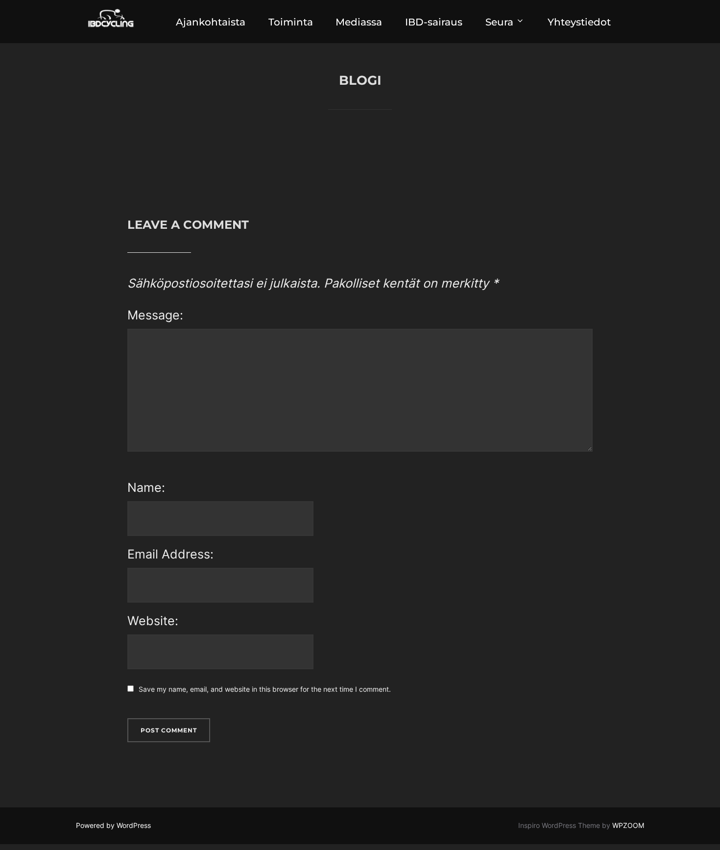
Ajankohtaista (210, 22)
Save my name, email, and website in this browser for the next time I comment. (265, 689)
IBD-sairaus (433, 22)
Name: (146, 487)
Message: (155, 315)
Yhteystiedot (579, 22)
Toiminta (290, 22)
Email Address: (170, 554)
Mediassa (359, 22)
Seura (499, 22)
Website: (152, 620)
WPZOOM (628, 825)
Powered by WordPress (113, 825)
